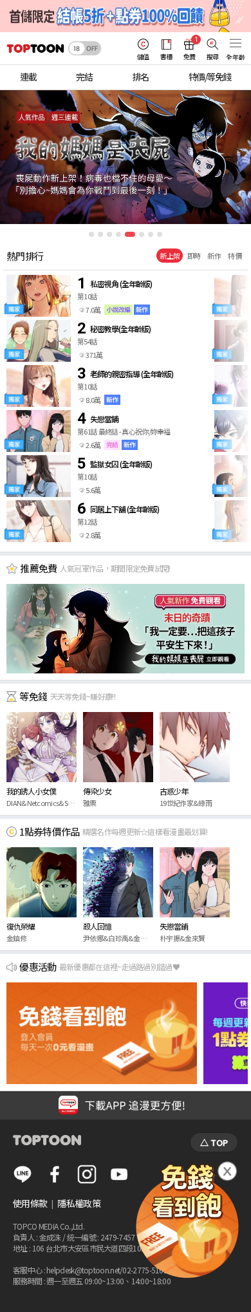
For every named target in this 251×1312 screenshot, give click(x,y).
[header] (32, 48)
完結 (84, 76)
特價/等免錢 (210, 76)
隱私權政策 (78, 1203)
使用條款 (30, 1203)
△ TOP (214, 1142)
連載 (28, 76)
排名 (141, 76)
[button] (91, 234)
